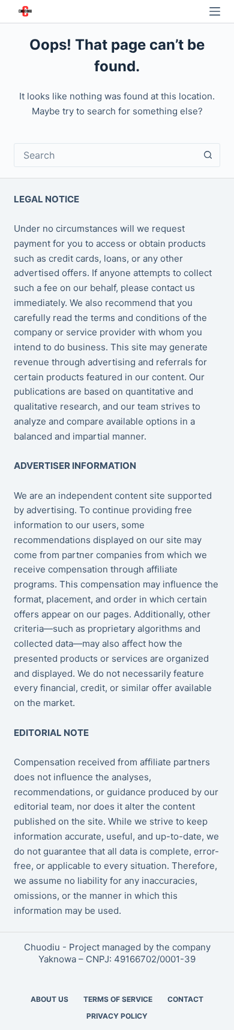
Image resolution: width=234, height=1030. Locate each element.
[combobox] (105, 155)
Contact (185, 999)
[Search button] (208, 155)
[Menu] (214, 11)
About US (49, 999)
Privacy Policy (117, 1015)
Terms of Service (117, 999)
